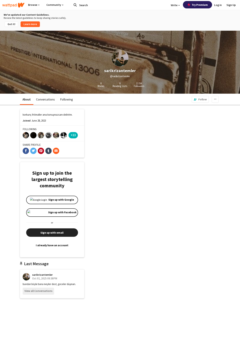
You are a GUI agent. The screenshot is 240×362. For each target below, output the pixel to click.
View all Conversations (38, 291)
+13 (73, 135)
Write (174, 5)
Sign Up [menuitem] (231, 5)
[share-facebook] (26, 151)
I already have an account (52, 245)
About (26, 99)
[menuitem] (200, 99)
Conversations (45, 99)
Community (54, 4)
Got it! (11, 24)
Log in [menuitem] (218, 5)
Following (66, 99)
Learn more (30, 24)
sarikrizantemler (42, 274)
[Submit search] (75, 5)
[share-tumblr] (48, 151)
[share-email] (56, 151)
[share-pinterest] (41, 151)
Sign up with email (52, 232)
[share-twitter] (33, 151)
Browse (33, 4)
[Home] (13, 5)
